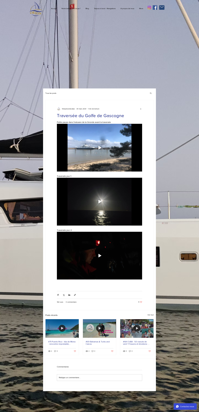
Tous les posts (50, 93)
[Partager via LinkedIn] (69, 295)
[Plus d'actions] (140, 108)
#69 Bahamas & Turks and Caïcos (98, 343)
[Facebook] (155, 7)
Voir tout (151, 315)
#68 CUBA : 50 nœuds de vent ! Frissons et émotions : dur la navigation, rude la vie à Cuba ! (136, 343)
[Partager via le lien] (75, 295)
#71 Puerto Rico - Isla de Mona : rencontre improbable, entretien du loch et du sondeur (61, 343)
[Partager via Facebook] (58, 295)
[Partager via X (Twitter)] (64, 295)
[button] (151, 93)
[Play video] (99, 148)
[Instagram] (149, 7)
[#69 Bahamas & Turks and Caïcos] (99, 328)
